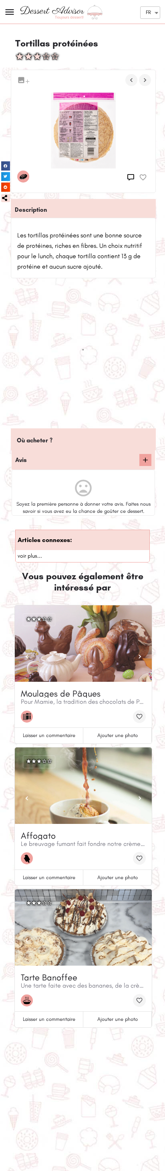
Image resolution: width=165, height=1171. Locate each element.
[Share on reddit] (5, 187)
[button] (5, 198)
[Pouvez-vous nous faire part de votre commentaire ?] (132, 177)
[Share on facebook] (5, 166)
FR (148, 12)
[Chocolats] (29, 717)
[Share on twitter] (5, 176)
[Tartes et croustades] (29, 1000)
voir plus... (30, 555)
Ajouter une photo (117, 735)
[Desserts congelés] (29, 858)
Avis (21, 460)
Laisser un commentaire (49, 735)
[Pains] (25, 177)
